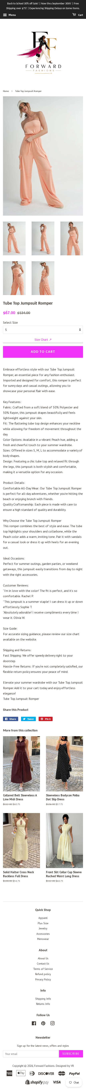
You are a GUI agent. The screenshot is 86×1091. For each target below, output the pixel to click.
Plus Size (43, 923)
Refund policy (43, 974)
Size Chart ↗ (43, 339)
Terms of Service (43, 969)
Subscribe (71, 1053)
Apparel (43, 918)
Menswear (43, 939)
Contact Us (43, 963)
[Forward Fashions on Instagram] (52, 1024)
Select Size (10, 322)
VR (72, 1066)
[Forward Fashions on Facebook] (34, 1024)
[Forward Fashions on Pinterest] (43, 1024)
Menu (12, 15)
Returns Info (43, 1004)
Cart (80, 15)
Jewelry (43, 928)
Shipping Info (43, 998)
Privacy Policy (43, 979)
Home (6, 91)
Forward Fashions (44, 1066)
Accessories (43, 934)
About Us (43, 958)
